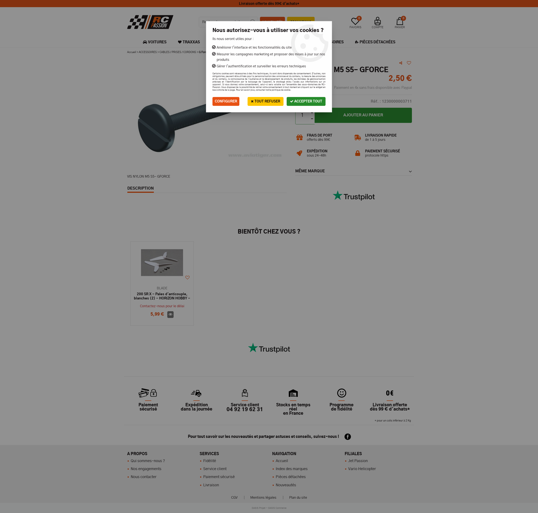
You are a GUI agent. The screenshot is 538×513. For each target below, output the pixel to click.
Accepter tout (307, 101)
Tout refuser (267, 101)
